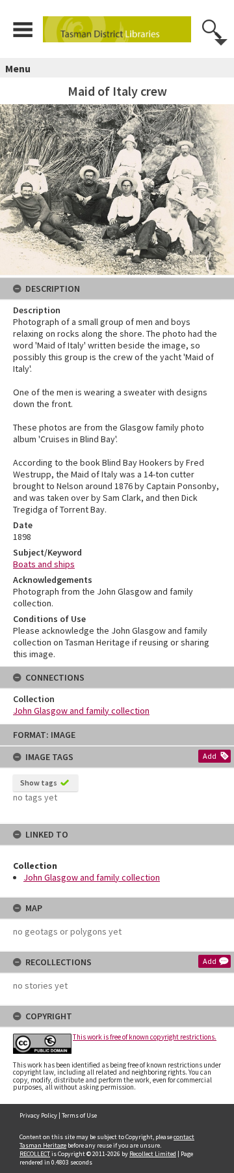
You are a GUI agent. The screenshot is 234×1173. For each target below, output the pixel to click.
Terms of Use (79, 1115)
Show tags (38, 782)
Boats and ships (44, 564)
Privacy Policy (38, 1115)
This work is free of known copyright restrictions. (144, 1036)
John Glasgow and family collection (91, 877)
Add (209, 756)
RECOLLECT (35, 1154)
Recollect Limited (152, 1154)
